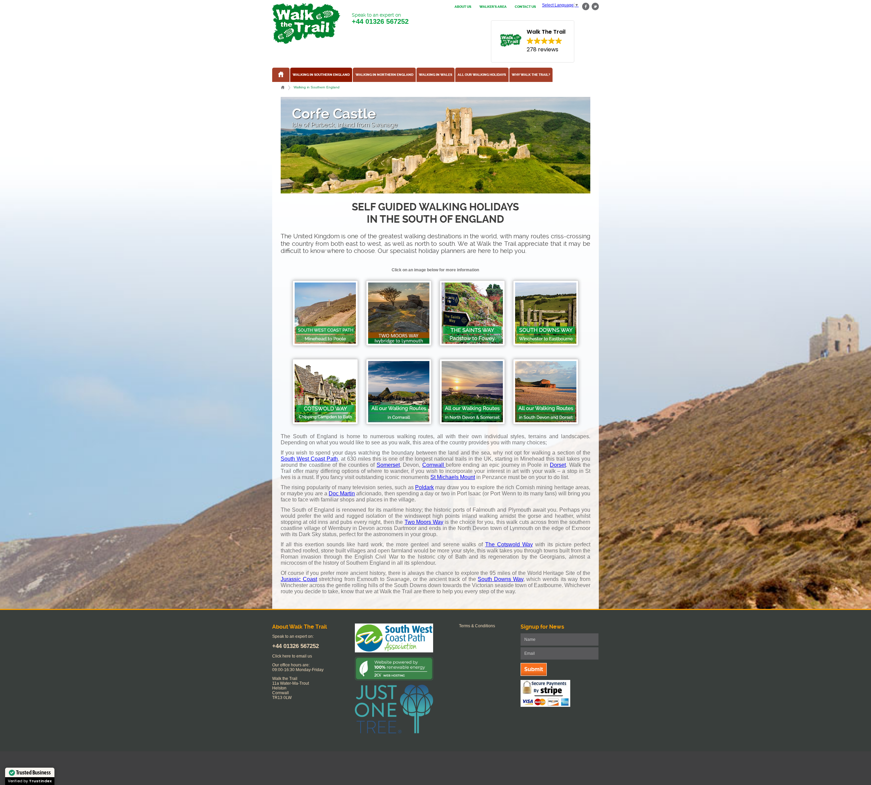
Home (283, 87)
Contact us (525, 7)
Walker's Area (493, 7)
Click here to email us (292, 656)
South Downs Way (500, 579)
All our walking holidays (482, 75)
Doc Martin (342, 493)
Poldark (424, 487)
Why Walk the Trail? (531, 75)
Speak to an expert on (380, 18)
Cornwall (434, 465)
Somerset (388, 465)
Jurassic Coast (299, 579)
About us (463, 7)
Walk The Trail (306, 23)
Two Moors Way (424, 522)
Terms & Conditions (477, 626)
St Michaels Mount (452, 477)
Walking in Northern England (384, 75)
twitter (595, 7)
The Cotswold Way (509, 544)
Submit (533, 669)
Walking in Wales (435, 75)
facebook (586, 7)
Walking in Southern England (321, 75)
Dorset (558, 465)
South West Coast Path (309, 459)
